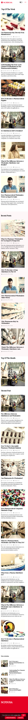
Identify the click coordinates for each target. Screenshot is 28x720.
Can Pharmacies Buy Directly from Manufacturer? (12, 33)
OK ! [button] (23, 715)
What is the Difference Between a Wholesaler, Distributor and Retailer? (12, 163)
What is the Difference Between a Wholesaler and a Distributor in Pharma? (12, 606)
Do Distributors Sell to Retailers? (12, 131)
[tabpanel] (13, 374)
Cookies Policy (17, 715)
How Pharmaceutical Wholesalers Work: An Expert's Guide (12, 196)
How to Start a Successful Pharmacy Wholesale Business (11, 447)
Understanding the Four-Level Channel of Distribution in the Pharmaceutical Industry (11, 66)
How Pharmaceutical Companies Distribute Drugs (12, 509)
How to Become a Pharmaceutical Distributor (12, 640)
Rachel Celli (4, 36)
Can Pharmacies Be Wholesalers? (12, 478)
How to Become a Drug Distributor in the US (9, 271)
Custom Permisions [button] (10, 717)
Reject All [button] (20, 717)
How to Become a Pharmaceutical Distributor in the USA (13, 373)
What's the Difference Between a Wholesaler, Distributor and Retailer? (12, 349)
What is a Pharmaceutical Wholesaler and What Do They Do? (12, 541)
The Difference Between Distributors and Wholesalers (10, 415)
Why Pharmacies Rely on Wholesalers (9, 322)
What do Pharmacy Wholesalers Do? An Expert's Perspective (12, 240)
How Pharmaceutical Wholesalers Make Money (12, 296)
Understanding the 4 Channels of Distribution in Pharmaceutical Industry (17, 672)
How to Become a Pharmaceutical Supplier (12, 99)
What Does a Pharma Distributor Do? (12, 574)
